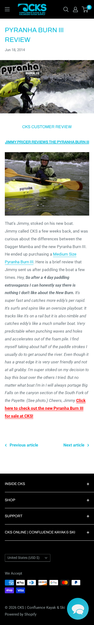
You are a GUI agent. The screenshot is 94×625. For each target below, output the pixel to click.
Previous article (24, 445)
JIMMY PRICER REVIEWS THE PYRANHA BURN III (47, 142)
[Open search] (66, 9)
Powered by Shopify (20, 614)
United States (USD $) (23, 558)
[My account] (75, 9)
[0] (85, 9)
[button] (78, 609)
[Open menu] (7, 9)
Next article (73, 445)
